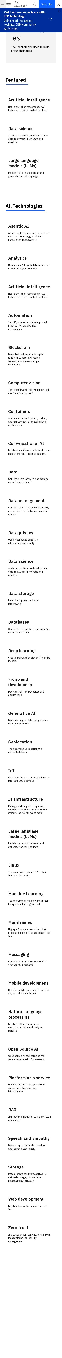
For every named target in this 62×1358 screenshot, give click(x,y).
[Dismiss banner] (58, 11)
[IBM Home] (9, 4)
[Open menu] (3, 4)
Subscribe (46, 4)
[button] (34, 4)
